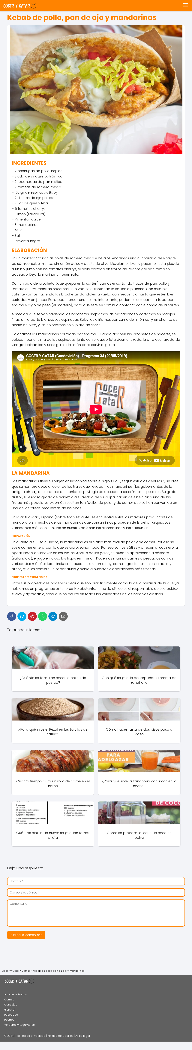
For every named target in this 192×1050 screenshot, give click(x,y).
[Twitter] (21, 616)
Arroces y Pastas (15, 994)
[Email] (63, 616)
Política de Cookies (60, 1036)
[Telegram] (52, 616)
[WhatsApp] (42, 616)
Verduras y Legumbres (19, 1025)
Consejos (10, 1004)
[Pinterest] (32, 616)
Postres (9, 1020)
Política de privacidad (30, 1036)
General (9, 1009)
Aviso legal (82, 1036)
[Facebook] (11, 616)
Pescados (11, 1015)
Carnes (9, 999)
